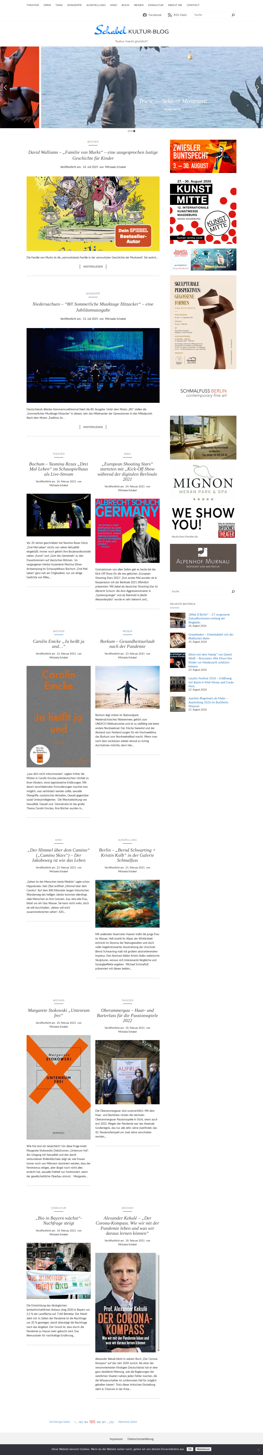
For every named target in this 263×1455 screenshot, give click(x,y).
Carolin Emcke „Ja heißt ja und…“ (58, 644)
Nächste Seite (127, 1421)
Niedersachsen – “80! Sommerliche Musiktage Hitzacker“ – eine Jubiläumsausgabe (93, 307)
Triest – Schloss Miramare (131, 100)
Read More (131, 109)
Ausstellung (127, 839)
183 (81, 1422)
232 (111, 1422)
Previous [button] (5, 87)
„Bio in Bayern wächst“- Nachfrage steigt (58, 1221)
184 (86, 1422)
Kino (127, 453)
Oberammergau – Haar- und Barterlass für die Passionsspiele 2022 (127, 1015)
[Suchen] (233, 15)
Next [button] (257, 87)
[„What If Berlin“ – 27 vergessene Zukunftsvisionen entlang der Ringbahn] (177, 621)
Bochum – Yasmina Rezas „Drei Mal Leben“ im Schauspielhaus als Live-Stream (58, 469)
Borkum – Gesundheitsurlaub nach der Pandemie (127, 644)
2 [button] (131, 131)
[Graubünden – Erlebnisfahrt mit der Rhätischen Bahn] (177, 641)
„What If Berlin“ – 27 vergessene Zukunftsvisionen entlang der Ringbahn (209, 618)
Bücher (93, 141)
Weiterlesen (94, 267)
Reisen (127, 631)
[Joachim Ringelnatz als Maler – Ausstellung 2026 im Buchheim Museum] (177, 704)
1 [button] (129, 131)
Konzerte (93, 293)
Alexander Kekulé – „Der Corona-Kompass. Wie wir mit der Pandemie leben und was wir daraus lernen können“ (127, 1226)
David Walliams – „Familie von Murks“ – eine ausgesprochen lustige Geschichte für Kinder (93, 155)
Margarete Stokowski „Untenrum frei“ (59, 1013)
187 (104, 1422)
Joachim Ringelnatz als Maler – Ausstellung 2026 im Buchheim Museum (208, 702)
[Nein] (258, 1450)
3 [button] (134, 131)
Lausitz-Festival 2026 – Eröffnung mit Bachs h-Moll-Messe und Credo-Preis (211, 682)
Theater (58, 453)
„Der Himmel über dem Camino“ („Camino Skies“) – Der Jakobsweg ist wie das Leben (59, 855)
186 (98, 1422)
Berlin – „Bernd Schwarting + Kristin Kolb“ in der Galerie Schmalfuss (127, 855)
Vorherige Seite (59, 1421)
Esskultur (58, 1207)
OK (190, 1449)
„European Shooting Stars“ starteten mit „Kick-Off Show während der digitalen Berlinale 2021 (127, 471)
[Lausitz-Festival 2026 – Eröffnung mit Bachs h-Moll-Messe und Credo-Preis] (177, 684)
